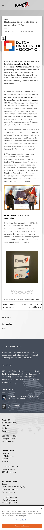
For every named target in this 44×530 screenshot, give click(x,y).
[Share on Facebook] (16, 292)
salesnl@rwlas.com (9, 500)
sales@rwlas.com (8, 439)
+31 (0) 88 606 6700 (9, 497)
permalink (35, 299)
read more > (7, 382)
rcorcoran (29, 31)
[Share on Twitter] (20, 292)
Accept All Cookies (22, 526)
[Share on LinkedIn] (31, 292)
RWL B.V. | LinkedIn (9, 503)
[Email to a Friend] (24, 292)
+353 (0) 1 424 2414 (9, 436)
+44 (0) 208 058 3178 (10, 467)
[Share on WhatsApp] (12, 292)
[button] (3, 4)
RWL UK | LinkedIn (9, 472)
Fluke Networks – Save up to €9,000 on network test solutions (23, 397)
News (6, 19)
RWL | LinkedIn (8, 441)
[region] (22, 517)
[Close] (41, 508)
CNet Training (13, 405)
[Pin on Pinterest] (28, 292)
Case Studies (7, 324)
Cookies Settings (22, 520)
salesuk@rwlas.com (9, 469)
